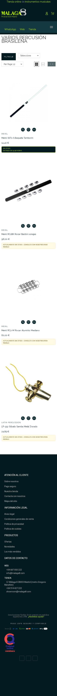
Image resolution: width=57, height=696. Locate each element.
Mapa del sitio (10, 501)
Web (22, 29)
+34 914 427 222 (14, 588)
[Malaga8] (13, 13)
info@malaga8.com (15, 573)
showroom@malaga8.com (18, 591)
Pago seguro (10, 486)
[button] (36, 64)
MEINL (4, 134)
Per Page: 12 (9, 64)
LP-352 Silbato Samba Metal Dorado (19, 426)
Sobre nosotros (11, 481)
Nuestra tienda (11, 491)
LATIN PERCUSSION (11, 422)
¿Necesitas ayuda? (36, 617)
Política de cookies (12, 529)
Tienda (32, 29)
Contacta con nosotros (14, 496)
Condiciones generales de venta (19, 519)
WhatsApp (10, 29)
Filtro (7, 57)
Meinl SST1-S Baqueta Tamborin (17, 138)
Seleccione (25, 55)
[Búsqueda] (41, 27)
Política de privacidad (14, 524)
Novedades (9, 546)
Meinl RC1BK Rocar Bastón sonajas (18, 234)
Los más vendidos (12, 551)
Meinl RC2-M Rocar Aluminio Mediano (20, 330)
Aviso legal (9, 514)
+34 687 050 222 (14, 570)
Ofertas (8, 542)
